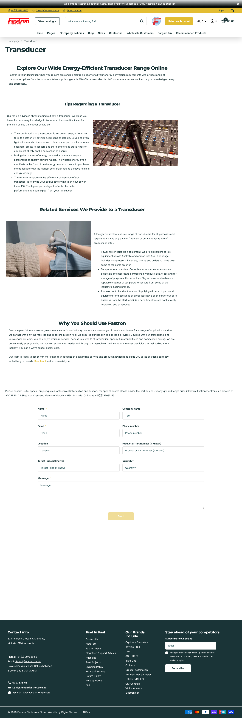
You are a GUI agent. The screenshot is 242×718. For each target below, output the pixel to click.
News (101, 33)
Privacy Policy (94, 680)
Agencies (91, 657)
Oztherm (130, 665)
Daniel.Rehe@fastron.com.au (29, 687)
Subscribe (178, 668)
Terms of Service (95, 671)
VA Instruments (133, 688)
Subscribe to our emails (178, 638)
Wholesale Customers (140, 33)
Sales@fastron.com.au (47, 10)
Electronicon (132, 692)
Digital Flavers (69, 712)
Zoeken (142, 21)
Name (42, 408)
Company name (131, 408)
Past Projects (93, 662)
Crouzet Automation (136, 669)
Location (43, 443)
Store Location (74, 10)
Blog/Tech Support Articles (101, 653)
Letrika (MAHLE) (134, 679)
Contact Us (92, 639)
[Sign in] (214, 21)
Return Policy (93, 675)
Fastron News (93, 648)
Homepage (14, 41)
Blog (91, 33)
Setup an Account (179, 21)
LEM (127, 651)
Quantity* (128, 460)
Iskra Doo (130, 660)
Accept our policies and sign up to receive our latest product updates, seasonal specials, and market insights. (192, 656)
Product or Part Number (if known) (141, 443)
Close (238, 4)
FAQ (88, 685)
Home (39, 33)
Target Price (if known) (51, 460)
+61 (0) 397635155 (26, 656)
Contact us (115, 33)
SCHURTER (132, 656)
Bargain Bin (165, 33)
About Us (91, 643)
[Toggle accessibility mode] (232, 10)
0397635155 (19, 682)
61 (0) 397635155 (19, 10)
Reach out (40, 361)
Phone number (130, 426)
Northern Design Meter (138, 674)
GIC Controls (132, 683)
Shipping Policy (94, 666)
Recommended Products (191, 33)
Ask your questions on (31, 692)
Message (44, 478)
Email (42, 426)
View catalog (46, 21)
